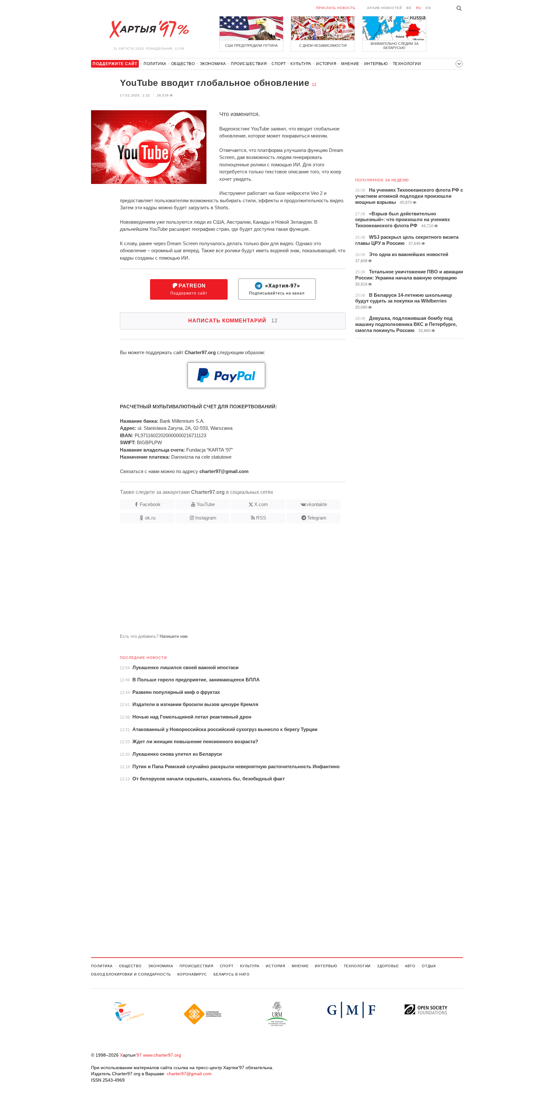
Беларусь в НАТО (232, 974)
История (326, 64)
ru (418, 8)
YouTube (206, 504)
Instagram (205, 517)
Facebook (150, 504)
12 (314, 84)
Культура (300, 64)
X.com (261, 504)
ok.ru (150, 517)
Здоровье (388, 966)
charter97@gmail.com (189, 1073)
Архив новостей (384, 8)
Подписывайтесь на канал (277, 289)
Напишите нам (174, 636)
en (428, 8)
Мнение (350, 64)
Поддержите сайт (188, 289)
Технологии (407, 64)
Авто (410, 966)
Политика (155, 64)
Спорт (279, 64)
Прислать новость (336, 8)
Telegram (316, 517)
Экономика (213, 64)
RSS (261, 517)
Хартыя (148, 29)
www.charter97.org (162, 1055)
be (409, 8)
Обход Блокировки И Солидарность (131, 974)
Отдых (429, 966)
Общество (183, 64)
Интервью (376, 64)
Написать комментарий (233, 320)
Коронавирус (192, 974)
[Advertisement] (218, 581)
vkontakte (316, 504)
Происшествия (249, 64)
